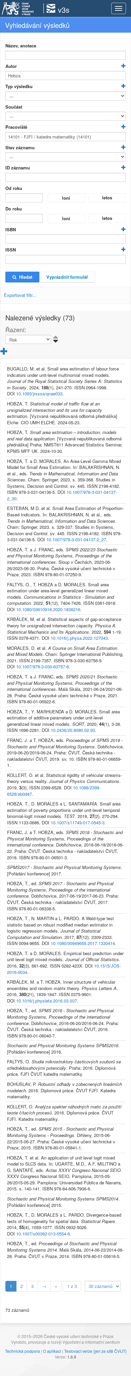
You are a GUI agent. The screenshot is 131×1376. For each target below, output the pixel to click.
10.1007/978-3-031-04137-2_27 (76, 539)
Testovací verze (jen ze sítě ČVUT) (95, 1351)
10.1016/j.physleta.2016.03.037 (46, 1000)
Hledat (24, 277)
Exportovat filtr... (20, 295)
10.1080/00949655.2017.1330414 (83, 943)
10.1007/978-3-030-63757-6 (42, 666)
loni (66, 198)
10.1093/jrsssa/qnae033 (39, 393)
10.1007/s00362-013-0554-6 (43, 1233)
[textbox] (65, 55)
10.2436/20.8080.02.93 (73, 730)
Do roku (13, 209)
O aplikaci (52, 1351)
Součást (13, 107)
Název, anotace (20, 46)
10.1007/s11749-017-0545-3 (77, 822)
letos (107, 197)
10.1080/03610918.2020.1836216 (48, 609)
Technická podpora (22, 1351)
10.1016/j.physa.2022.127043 (79, 638)
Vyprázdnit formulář (67, 277)
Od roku (13, 188)
